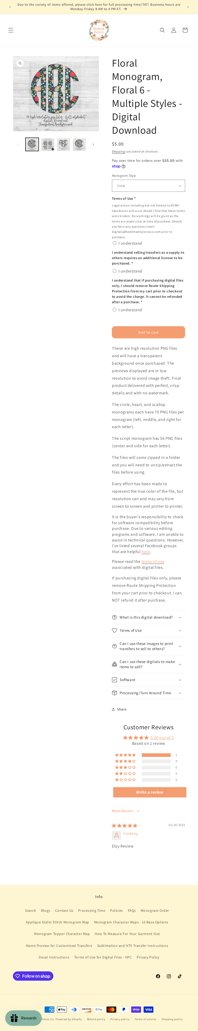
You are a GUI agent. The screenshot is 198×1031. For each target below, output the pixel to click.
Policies (116, 910)
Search (30, 910)
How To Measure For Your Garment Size (127, 933)
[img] (124, 825)
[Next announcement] (188, 7)
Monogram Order (155, 910)
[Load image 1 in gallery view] (32, 144)
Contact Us (64, 910)
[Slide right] (93, 144)
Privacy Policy (148, 957)
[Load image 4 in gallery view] (79, 144)
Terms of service (145, 1019)
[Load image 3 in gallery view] (63, 144)
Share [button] (122, 709)
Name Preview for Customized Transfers (59, 945)
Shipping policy (172, 1019)
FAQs (132, 910)
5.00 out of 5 (162, 737)
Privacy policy (119, 1019)
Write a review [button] (149, 792)
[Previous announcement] (10, 7)
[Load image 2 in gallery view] (47, 144)
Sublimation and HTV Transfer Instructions (132, 945)
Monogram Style (124, 175)
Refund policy (96, 1019)
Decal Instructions (54, 957)
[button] (10, 30)
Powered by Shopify (68, 1019)
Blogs (45, 910)
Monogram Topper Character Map (62, 933)
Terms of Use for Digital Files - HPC (103, 957)
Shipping (118, 151)
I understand (130, 243)
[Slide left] (18, 144)
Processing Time (91, 910)
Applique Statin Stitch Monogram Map (57, 922)
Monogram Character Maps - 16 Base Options (131, 922)
